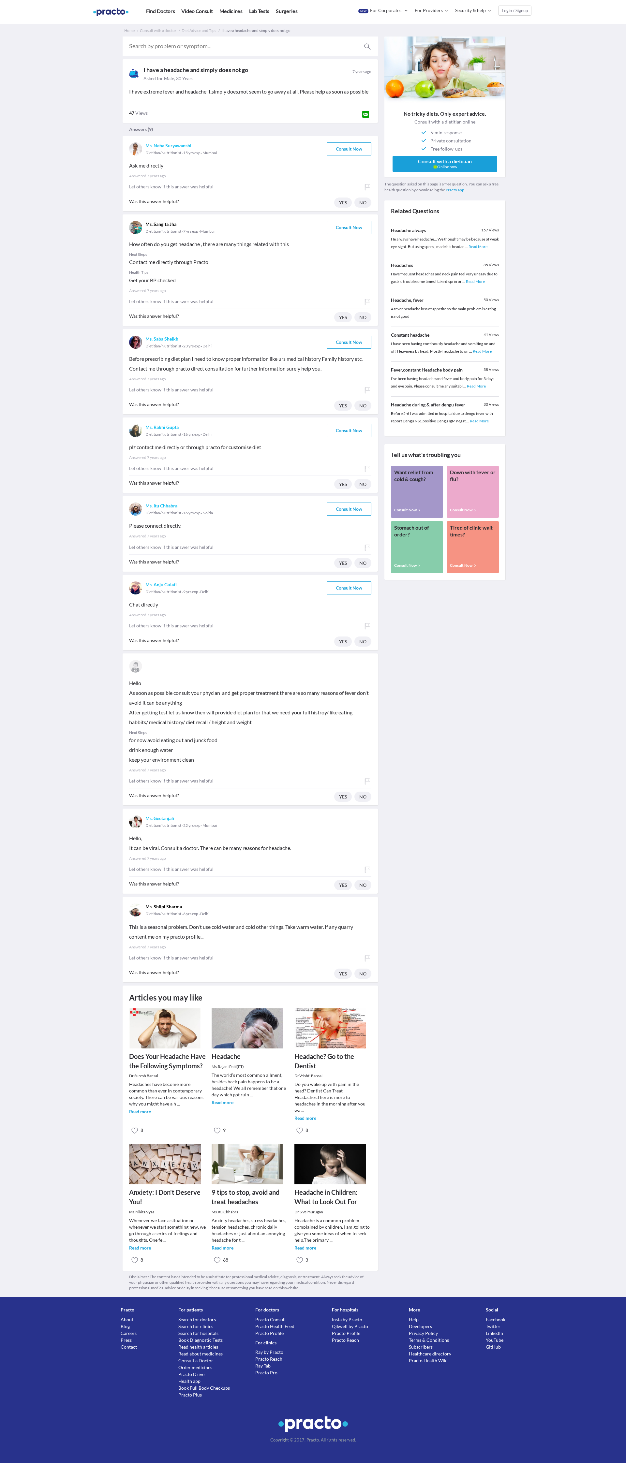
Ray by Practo (269, 1352)
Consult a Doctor (195, 1360)
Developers (420, 1326)
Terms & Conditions (429, 1340)
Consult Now (349, 149)
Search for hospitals (198, 1333)
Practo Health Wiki (428, 1360)
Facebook (495, 1319)
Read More (478, 246)
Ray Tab (263, 1365)
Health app (189, 1381)
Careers (129, 1333)
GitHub (493, 1347)
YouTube (494, 1340)
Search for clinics (195, 1326)
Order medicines (195, 1367)
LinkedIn (494, 1333)
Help (414, 1319)
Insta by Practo (347, 1319)
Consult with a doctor (158, 30)
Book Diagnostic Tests (200, 1340)
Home (129, 30)
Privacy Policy (423, 1333)
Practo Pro (266, 1372)
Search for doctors (197, 1319)
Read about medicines (200, 1353)
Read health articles (198, 1347)
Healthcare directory (430, 1353)
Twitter (493, 1326)
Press (126, 1340)
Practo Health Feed (274, 1326)
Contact (129, 1347)
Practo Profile (269, 1333)
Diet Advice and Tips (199, 30)
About (127, 1319)
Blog (125, 1326)
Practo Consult (270, 1319)
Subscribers (421, 1347)
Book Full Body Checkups (204, 1388)
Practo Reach (268, 1359)
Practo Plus (190, 1394)
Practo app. (455, 189)
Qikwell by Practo (350, 1326)
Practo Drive (191, 1374)
